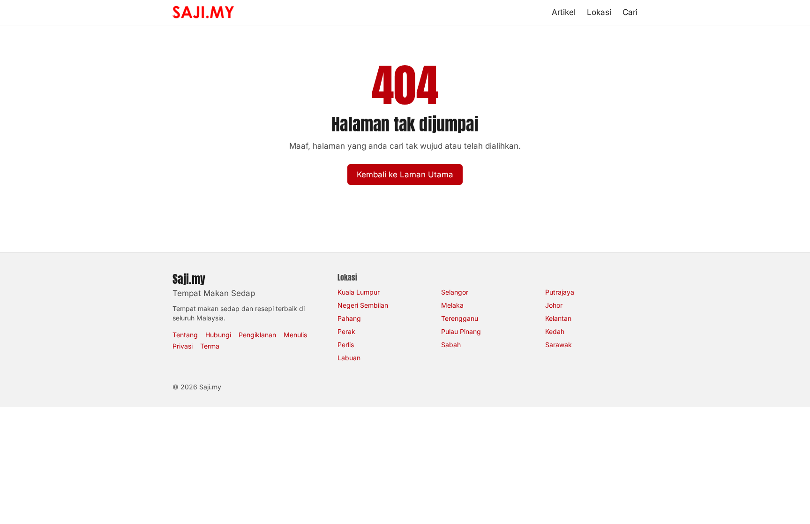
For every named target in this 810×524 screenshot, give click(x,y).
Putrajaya (559, 292)
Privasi (182, 346)
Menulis (295, 335)
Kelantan (558, 318)
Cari (630, 12)
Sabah (451, 345)
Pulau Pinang (461, 331)
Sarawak (558, 345)
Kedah (554, 331)
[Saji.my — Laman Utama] (203, 12)
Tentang (185, 335)
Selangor (454, 292)
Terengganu (459, 318)
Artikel (564, 12)
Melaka (452, 305)
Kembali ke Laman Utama (405, 174)
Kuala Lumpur (359, 292)
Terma (209, 346)
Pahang (349, 318)
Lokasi (599, 12)
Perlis (346, 345)
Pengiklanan (257, 335)
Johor (553, 305)
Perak (346, 331)
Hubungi (218, 335)
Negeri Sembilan (363, 305)
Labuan (349, 358)
